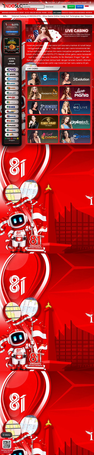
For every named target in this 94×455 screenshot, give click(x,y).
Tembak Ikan (73, 12)
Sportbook (13, 12)
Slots (27, 12)
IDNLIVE (32, 12)
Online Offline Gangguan (11, 139)
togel (49, 12)
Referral (81, 12)
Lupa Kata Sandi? (80, 2)
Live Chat (51, 2)
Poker (44, 12)
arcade (38, 12)
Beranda (5, 12)
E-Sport (21, 12)
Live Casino (57, 12)
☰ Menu (6, 435)
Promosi (89, 12)
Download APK (37, 2)
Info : (5, 16)
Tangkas (65, 12)
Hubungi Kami (65, 2)
